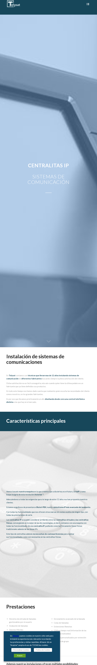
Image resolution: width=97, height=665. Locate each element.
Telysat (16, 636)
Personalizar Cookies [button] (21, 650)
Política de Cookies (43, 650)
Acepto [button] (19, 656)
